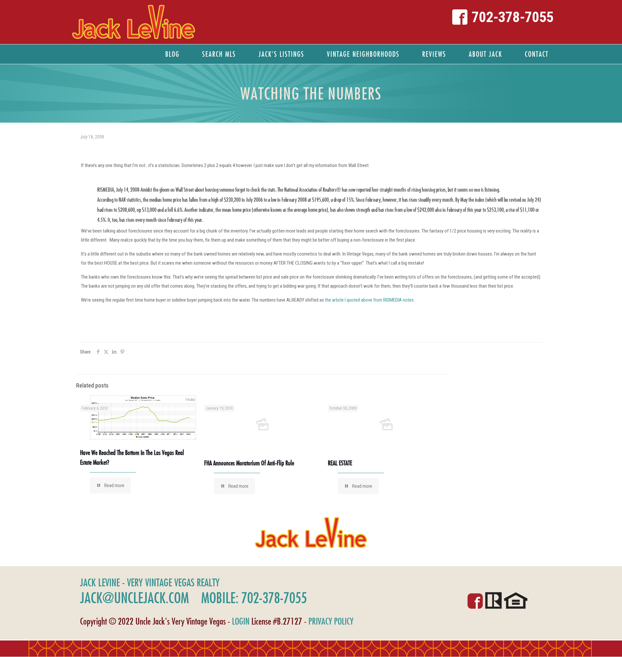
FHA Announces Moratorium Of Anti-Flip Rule (249, 463)
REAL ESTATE (340, 463)
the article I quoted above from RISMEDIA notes (369, 300)
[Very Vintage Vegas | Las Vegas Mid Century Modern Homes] (133, 22)
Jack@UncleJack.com (134, 598)
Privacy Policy (330, 621)
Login (240, 621)
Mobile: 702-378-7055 (254, 598)
